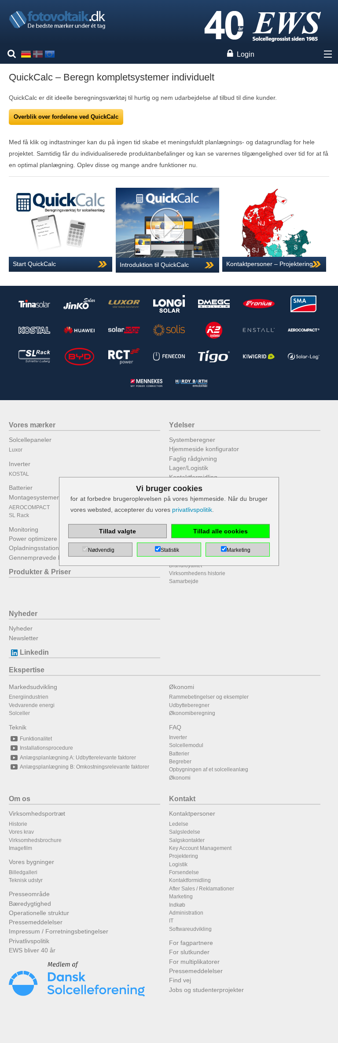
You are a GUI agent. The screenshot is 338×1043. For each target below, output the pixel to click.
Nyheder (23, 613)
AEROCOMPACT (29, 507)
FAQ (175, 727)
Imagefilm (20, 848)
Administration (186, 913)
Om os (19, 798)
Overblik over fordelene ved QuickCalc (66, 116)
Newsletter (23, 638)
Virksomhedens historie (197, 573)
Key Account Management (200, 848)
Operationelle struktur (39, 912)
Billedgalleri (23, 872)
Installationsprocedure (46, 748)
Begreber (180, 762)
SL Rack (19, 515)
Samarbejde (183, 581)
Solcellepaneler (30, 439)
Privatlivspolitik (29, 941)
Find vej (180, 980)
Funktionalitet (36, 739)
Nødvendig (101, 550)
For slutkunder (189, 951)
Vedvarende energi (32, 705)
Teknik (17, 727)
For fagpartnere (191, 942)
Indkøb (177, 905)
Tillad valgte (117, 531)
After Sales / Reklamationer (201, 889)
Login (245, 54)
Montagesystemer (34, 497)
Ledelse (178, 824)
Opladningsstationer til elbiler (49, 547)
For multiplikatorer (194, 961)
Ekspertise (26, 670)
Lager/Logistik (188, 467)
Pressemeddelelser (35, 922)
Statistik (170, 550)
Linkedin (34, 652)
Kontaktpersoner (192, 813)
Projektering (183, 856)
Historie (18, 824)
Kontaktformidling (190, 880)
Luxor (15, 450)
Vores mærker (32, 425)
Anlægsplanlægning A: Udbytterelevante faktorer (78, 758)
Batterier (21, 487)
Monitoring (23, 529)
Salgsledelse (184, 832)
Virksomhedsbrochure (35, 840)
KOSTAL (19, 474)
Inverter (19, 463)
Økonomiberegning (192, 713)
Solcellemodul (186, 745)
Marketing (181, 896)
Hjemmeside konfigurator (204, 448)
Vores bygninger (31, 861)
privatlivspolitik (192, 509)
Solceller (19, 713)
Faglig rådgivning (193, 458)
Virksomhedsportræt (37, 813)
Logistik (178, 864)
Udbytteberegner (189, 705)
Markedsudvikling (33, 686)
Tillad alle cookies (220, 531)
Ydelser (182, 425)
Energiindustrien (28, 697)
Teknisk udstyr (26, 880)
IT (171, 921)
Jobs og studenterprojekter (206, 989)
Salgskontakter (187, 840)
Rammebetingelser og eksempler (209, 697)
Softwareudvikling (190, 929)
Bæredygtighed (30, 903)
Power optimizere (33, 538)
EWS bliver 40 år (32, 950)
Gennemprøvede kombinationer (53, 557)
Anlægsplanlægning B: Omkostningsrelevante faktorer (84, 767)
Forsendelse (184, 872)
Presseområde (29, 893)
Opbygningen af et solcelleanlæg (208, 769)
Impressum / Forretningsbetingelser (58, 931)
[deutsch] (26, 54)
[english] (49, 54)
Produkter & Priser (40, 572)
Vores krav (21, 832)
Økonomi (181, 686)
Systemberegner (192, 439)
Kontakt (182, 798)
